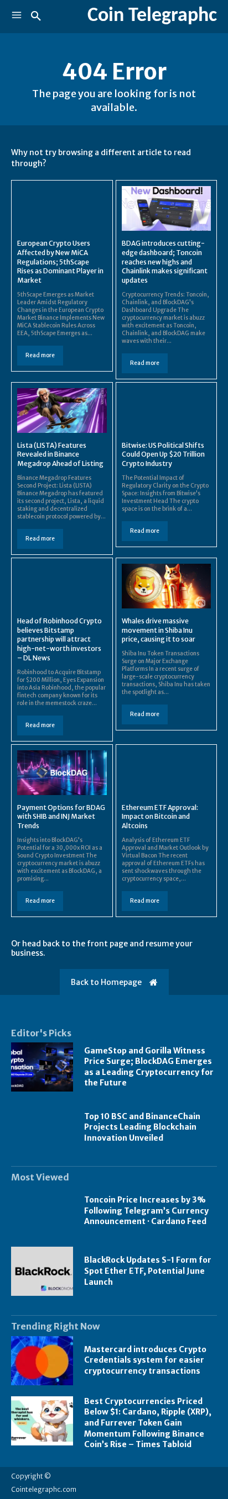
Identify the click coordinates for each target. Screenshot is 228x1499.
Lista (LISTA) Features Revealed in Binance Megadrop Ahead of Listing (60, 454)
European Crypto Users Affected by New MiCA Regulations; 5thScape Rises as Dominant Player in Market (60, 261)
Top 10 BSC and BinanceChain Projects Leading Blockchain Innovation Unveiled (142, 1127)
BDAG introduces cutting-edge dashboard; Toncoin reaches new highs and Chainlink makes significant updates (165, 261)
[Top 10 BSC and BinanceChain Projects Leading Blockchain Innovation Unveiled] (42, 1127)
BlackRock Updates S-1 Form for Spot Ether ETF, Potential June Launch (147, 1270)
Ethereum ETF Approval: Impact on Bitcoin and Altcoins (160, 816)
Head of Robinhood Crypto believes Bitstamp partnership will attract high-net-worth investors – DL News (59, 639)
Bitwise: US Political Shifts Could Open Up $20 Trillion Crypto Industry (163, 454)
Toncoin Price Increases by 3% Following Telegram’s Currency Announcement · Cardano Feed (146, 1210)
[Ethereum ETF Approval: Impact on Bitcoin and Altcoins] (166, 772)
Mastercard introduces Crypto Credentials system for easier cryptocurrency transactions (145, 1360)
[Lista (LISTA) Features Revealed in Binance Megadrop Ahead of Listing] (62, 410)
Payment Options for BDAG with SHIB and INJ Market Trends (61, 816)
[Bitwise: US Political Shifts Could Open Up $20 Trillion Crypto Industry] (166, 410)
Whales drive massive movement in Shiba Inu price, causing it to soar (158, 630)
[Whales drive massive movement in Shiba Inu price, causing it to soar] (166, 586)
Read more (40, 355)
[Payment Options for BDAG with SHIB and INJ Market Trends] (62, 772)
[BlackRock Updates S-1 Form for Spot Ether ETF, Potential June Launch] (42, 1271)
